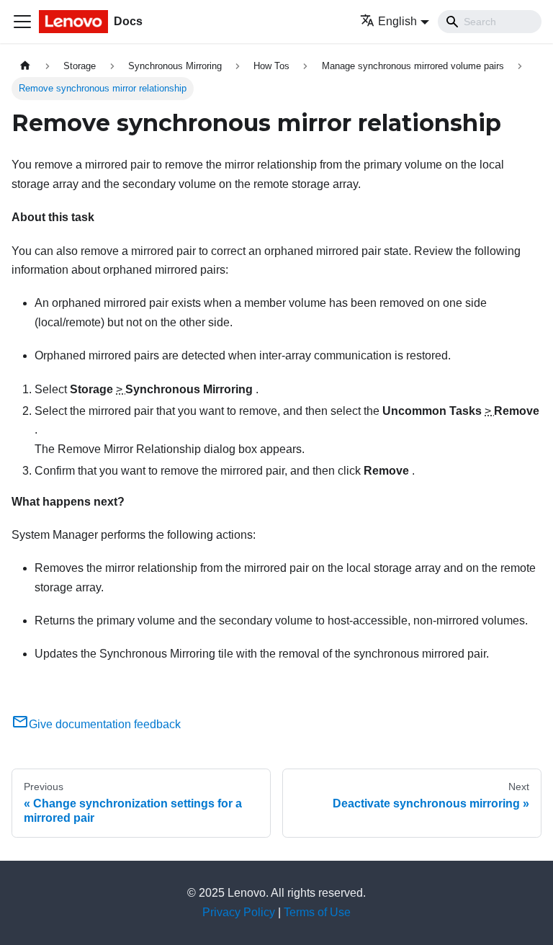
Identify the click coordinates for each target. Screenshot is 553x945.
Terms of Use (317, 912)
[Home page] (25, 66)
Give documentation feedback (105, 724)
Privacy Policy (238, 912)
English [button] (397, 21)
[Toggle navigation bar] (22, 21)
